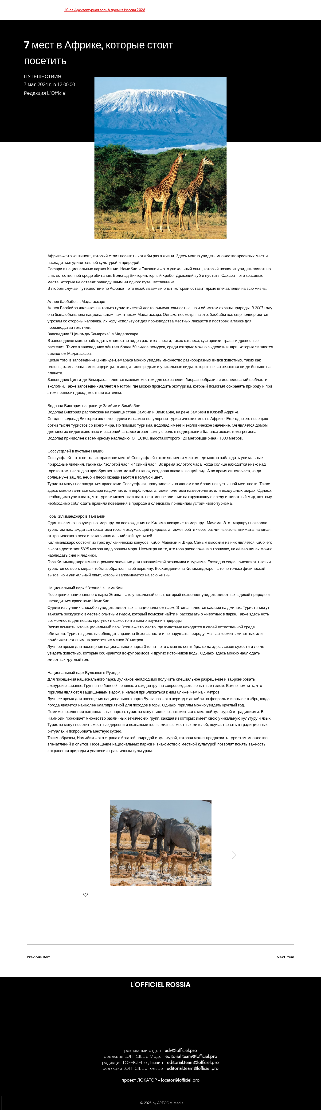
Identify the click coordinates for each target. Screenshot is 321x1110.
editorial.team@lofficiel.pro (191, 1056)
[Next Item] (234, 855)
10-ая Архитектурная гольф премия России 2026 (104, 10)
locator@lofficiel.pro (180, 1080)
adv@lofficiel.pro (181, 1050)
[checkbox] (85, 895)
